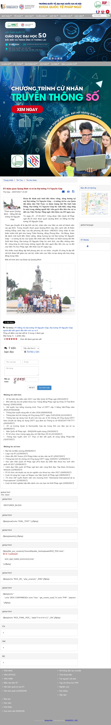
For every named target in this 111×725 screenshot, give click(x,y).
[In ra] (68, 191)
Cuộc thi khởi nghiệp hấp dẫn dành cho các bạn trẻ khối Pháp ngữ (33, 483)
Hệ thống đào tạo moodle (69, 671)
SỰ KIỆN (54, 64)
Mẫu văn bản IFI (10, 683)
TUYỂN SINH (41, 16)
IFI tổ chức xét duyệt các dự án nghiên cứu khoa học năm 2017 (32, 472)
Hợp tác (53, 16)
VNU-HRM (8, 679)
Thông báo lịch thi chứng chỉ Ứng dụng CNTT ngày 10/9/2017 (31, 459)
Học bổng (63, 691)
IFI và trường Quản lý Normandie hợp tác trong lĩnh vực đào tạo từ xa (41, 426)
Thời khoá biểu (65, 675)
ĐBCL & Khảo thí (69, 64)
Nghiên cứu (66, 16)
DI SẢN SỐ (6, 64)
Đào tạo (28, 16)
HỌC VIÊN (79, 16)
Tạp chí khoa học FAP (68, 683)
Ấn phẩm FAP (30, 64)
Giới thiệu (6, 16)
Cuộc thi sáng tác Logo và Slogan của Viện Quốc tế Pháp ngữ (31, 475)
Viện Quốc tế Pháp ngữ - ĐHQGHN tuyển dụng (26, 431)
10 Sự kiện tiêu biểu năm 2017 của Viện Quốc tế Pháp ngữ (31, 399)
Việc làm (62, 695)
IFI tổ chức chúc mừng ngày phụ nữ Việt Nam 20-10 (28, 434)
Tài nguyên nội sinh (67, 679)
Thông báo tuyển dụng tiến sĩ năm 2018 (23, 412)
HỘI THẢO (44, 64)
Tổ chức (17, 16)
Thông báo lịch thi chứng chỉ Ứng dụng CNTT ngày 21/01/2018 (33, 415)
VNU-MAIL (8, 671)
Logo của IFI (10, 453)
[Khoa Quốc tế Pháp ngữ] (18, 6)
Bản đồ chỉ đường (88, 188)
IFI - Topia (17, 64)
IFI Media (85, 240)
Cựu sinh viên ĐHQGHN (14, 711)
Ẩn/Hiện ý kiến (33, 352)
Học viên (7, 703)
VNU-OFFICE (9, 675)
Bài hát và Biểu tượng (14, 451)
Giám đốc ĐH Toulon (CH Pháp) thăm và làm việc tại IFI (29, 456)
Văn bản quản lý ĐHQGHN (15, 691)
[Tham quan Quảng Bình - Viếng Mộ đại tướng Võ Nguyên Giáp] (12, 203)
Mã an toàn (7, 380)
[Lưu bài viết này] (73, 191)
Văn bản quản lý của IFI (13, 687)
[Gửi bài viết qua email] (63, 191)
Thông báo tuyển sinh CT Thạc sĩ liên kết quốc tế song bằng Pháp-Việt (41, 437)
